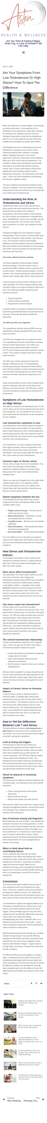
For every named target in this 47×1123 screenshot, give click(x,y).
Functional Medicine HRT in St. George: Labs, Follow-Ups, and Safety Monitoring (29, 1052)
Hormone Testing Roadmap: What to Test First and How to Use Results (30, 1015)
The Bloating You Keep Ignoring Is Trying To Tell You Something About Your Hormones (30, 1077)
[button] (23, 52)
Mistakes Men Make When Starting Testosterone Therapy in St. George (30, 1003)
